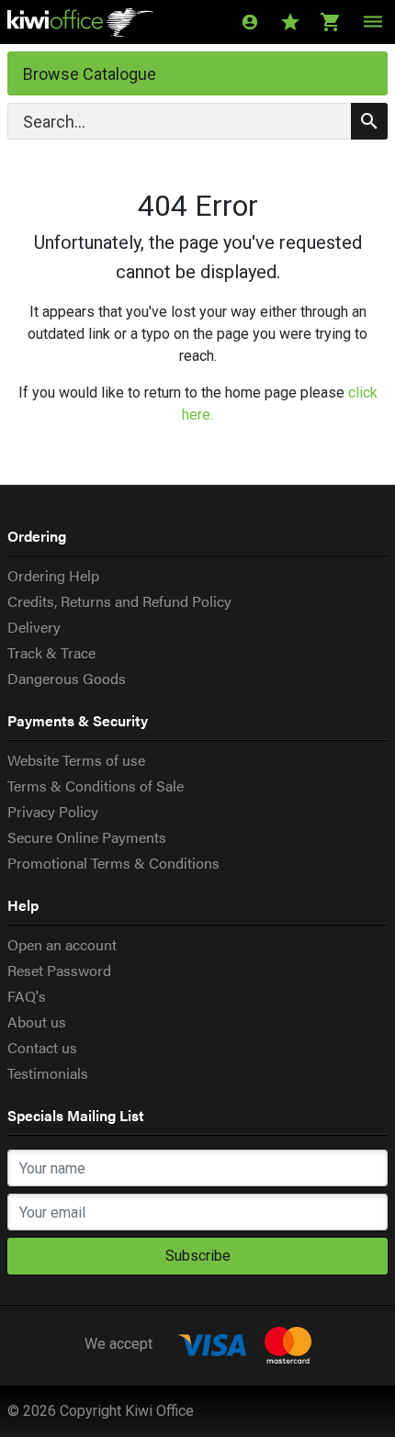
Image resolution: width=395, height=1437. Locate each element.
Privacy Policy (52, 811)
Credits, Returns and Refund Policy (119, 601)
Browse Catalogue (89, 74)
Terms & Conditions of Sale (95, 785)
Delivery (34, 626)
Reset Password (59, 970)
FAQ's (26, 995)
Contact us (42, 1047)
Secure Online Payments (86, 837)
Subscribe (198, 1255)
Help (23, 904)
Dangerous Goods (66, 678)
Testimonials (47, 1072)
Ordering (36, 535)
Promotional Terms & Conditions (113, 862)
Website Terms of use (76, 759)
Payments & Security (77, 720)
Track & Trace (51, 652)
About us (36, 1021)
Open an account (62, 944)
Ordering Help (53, 575)
